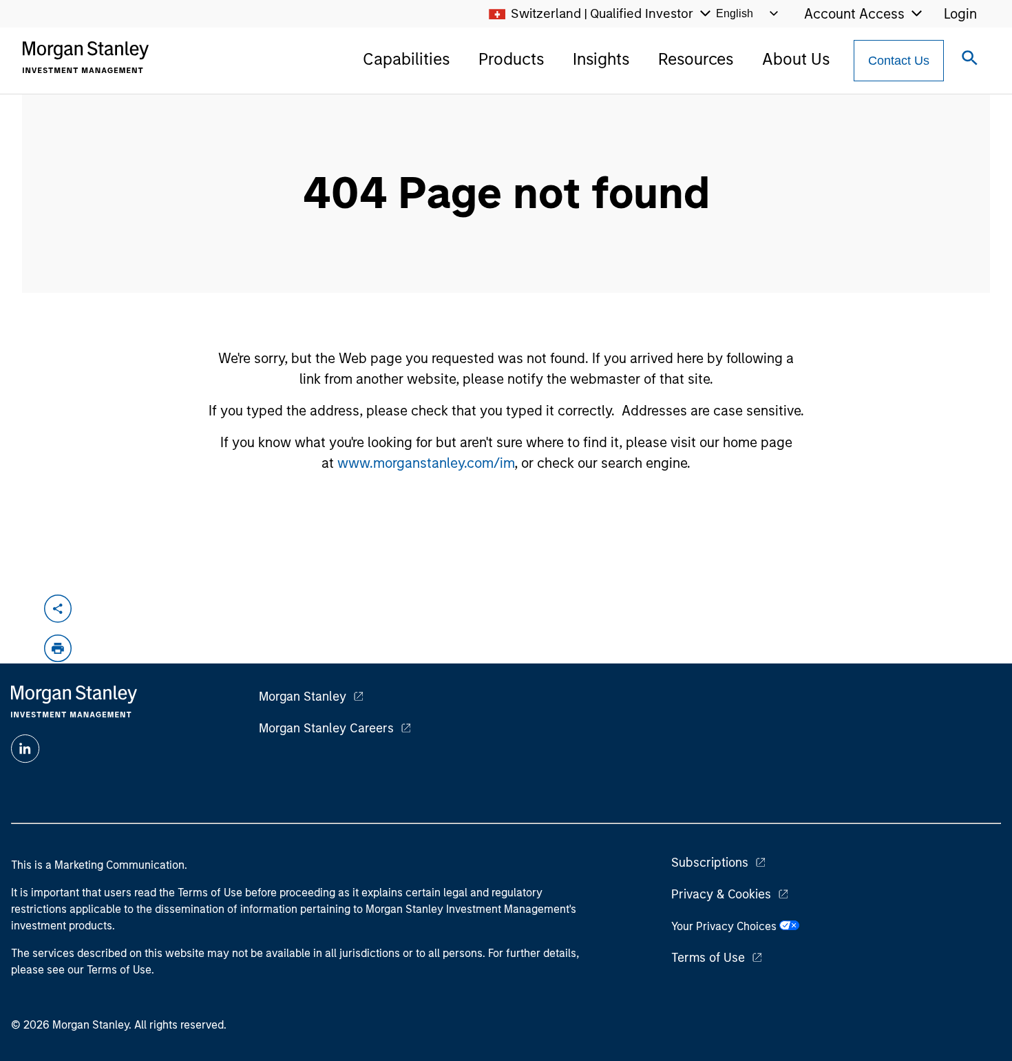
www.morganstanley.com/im (425, 463)
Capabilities (406, 59)
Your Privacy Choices (725, 926)
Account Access (854, 14)
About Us (796, 59)
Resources (695, 59)
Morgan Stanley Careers (326, 728)
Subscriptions (709, 862)
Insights (601, 59)
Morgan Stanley (302, 696)
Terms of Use (708, 957)
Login (960, 14)
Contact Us (898, 61)
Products (511, 59)
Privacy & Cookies (721, 894)
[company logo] (85, 57)
